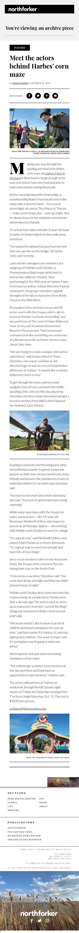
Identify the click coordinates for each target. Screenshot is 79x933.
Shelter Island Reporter (25, 839)
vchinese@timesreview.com (28, 708)
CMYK (68, 863)
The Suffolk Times (20, 832)
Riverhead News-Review (24, 836)
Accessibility (63, 849)
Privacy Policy (45, 849)
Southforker (17, 828)
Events (12, 802)
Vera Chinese (20, 83)
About (44, 806)
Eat (42, 798)
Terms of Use (27, 849)
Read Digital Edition (22, 798)
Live (10, 806)
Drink (44, 802)
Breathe (13, 810)
